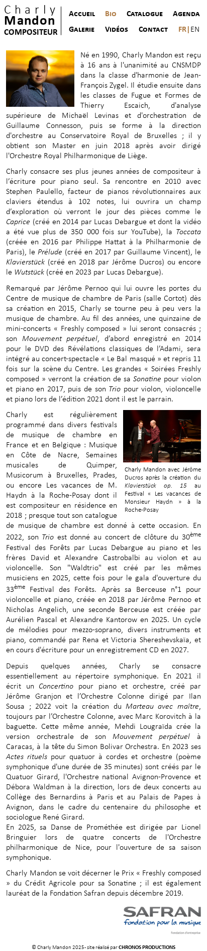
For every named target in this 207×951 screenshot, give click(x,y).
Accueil (82, 14)
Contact (153, 30)
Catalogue (145, 14)
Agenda (186, 14)
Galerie (81, 30)
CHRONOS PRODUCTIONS (147, 947)
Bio (111, 14)
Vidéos (116, 30)
